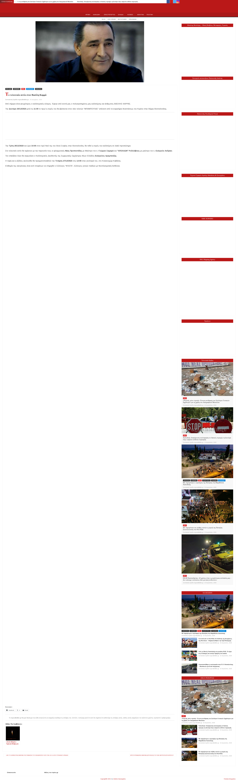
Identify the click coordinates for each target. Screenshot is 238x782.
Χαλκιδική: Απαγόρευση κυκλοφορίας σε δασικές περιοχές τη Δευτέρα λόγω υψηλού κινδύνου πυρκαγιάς (107, 1)
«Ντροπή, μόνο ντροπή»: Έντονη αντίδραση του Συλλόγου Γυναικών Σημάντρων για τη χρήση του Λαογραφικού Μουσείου (37, 1)
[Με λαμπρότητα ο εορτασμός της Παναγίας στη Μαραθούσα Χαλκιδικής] (207, 461)
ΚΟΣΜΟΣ (130, 14)
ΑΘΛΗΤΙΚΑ (140, 14)
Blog (103, 19)
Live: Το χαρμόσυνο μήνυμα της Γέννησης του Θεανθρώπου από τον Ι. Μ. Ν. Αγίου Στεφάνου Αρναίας (37, 755)
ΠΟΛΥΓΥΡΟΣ (206, 480)
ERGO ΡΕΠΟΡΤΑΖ (109, 14)
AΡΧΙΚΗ (88, 14)
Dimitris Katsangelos (119, 779)
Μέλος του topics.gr (51, 772)
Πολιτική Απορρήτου (230, 779)
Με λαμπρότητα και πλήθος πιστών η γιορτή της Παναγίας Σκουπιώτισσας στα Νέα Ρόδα (202, 528)
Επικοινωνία (133, 19)
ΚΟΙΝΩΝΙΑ (17, 89)
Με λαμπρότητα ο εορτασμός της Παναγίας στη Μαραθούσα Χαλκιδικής (203, 483)
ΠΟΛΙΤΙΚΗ (150, 14)
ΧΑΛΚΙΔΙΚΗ (96, 14)
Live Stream (112, 19)
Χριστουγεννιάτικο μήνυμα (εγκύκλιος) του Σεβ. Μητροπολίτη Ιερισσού (152, 755)
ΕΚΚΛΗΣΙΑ (186, 480)
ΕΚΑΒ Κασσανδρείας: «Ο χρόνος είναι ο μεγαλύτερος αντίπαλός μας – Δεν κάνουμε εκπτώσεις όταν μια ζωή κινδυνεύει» (207, 579)
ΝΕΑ (23, 89)
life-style (8, 89)
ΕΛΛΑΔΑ (120, 14)
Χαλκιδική (38, 89)
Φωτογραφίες (122, 19)
